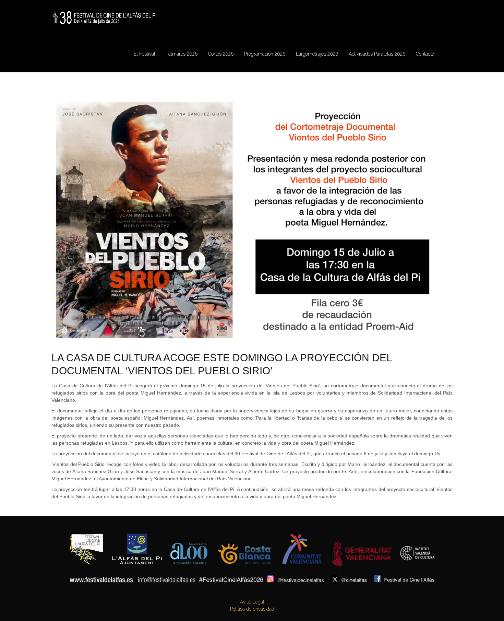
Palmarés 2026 (182, 54)
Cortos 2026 (221, 54)
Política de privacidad (252, 609)
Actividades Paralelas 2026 (377, 54)
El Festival (144, 54)
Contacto (425, 54)
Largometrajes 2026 (317, 54)
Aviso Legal (252, 602)
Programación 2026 (265, 54)
